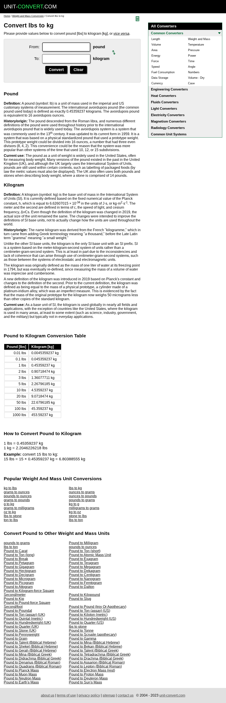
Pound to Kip (14, 599)
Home (7, 16)
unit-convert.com (172, 695)
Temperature (196, 44)
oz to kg (10, 512)
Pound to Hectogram (20, 571)
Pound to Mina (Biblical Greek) (28, 654)
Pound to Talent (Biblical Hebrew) (30, 642)
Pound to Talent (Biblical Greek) (94, 650)
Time (191, 61)
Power (192, 55)
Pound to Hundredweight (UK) (27, 622)
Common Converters (167, 33)
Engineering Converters (169, 89)
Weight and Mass (199, 39)
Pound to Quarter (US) (86, 622)
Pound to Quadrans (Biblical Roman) (32, 666)
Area (154, 50)
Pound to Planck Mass (21, 670)
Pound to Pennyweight (21, 634)
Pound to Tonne (81, 630)
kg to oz (75, 512)
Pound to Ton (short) (84, 551)
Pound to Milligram (83, 543)
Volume (156, 44)
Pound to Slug (80, 599)
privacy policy (89, 695)
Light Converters (164, 108)
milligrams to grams (84, 508)
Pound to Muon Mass (20, 674)
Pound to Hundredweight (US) (92, 618)
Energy (155, 55)
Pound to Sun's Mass (85, 682)
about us (47, 695)
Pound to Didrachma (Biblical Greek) (32, 658)
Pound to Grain (15, 638)
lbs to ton (76, 520)
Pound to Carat (15, 551)
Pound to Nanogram (84, 579)
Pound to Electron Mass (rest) (92, 670)
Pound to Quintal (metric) (23, 618)
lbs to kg (75, 488)
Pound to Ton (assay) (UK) (24, 615)
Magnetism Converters (168, 121)
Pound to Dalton (81, 587)
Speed (155, 66)
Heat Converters (163, 96)
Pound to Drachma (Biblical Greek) (96, 658)
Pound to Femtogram (85, 583)
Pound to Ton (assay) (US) (89, 611)
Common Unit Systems (168, 134)
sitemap (109, 695)
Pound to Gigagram (19, 567)
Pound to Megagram (85, 567)
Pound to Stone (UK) (20, 630)
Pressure (194, 50)
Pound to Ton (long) (19, 555)
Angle (191, 66)
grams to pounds (17, 500)
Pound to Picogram (19, 583)
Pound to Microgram (19, 579)
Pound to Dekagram (84, 571)
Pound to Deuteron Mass (88, 678)
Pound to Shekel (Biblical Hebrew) (31, 646)
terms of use (66, 695)
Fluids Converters (165, 102)
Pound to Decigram (19, 575)
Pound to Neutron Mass (22, 678)
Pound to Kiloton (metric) (88, 615)
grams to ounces (17, 492)
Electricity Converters (168, 115)
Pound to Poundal (18, 611)
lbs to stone (13, 516)
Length (155, 39)
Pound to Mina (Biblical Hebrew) (94, 642)
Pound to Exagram (83, 559)
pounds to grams (82, 500)
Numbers (194, 72)
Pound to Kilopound (84, 595)
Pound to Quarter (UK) (21, 626)
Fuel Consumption (163, 72)
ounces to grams (82, 492)
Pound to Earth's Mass (21, 682)
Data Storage (159, 77)
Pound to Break (16, 559)
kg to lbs (10, 488)
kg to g (74, 504)
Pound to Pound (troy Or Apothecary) (97, 607)
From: (34, 47)
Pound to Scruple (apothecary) (93, 634)
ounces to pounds (83, 496)
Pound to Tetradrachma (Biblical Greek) (99, 654)
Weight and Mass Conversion (28, 16)
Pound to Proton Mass (86, 674)
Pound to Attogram (18, 587)
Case (191, 83)
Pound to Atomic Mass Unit (90, 555)
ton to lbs (11, 520)
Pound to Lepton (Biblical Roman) (95, 666)
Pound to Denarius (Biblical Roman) (32, 662)
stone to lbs (78, 516)
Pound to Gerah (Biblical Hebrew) (30, 650)
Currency (157, 83)
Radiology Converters (168, 128)
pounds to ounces (18, 496)
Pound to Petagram (19, 563)
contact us (126, 695)
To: (37, 58)
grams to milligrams (19, 508)
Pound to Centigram (84, 575)
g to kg (9, 504)
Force (155, 61)
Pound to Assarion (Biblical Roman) (97, 662)
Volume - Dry (196, 77)
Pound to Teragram (84, 563)
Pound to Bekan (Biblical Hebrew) (95, 646)
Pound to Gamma (82, 638)
